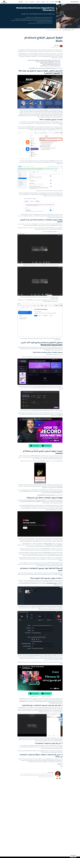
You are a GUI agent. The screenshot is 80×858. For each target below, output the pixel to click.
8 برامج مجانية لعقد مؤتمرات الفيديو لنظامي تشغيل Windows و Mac (42, 68)
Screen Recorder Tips (66, 29)
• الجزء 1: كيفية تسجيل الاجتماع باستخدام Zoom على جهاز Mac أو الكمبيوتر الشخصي (43, 60)
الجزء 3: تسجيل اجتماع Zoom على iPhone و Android (50, 63)
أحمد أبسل (56, 45)
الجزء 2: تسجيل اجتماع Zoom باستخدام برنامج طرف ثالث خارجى (47, 61)
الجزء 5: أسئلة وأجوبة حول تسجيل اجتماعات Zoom (50, 65)
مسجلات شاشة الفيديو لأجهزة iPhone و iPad (46, 495)
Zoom (45, 110)
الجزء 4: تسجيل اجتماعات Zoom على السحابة (51, 64)
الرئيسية (72, 29)
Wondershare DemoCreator (52, 345)
